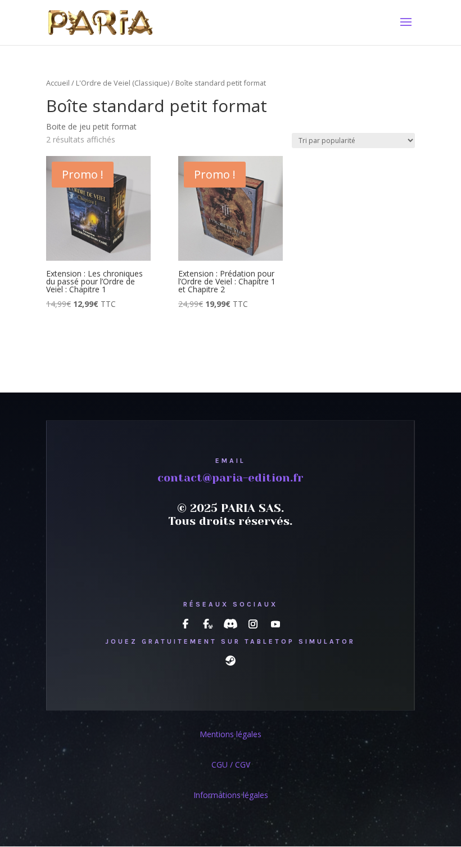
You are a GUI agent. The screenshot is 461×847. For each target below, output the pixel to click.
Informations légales (230, 795)
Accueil (58, 83)
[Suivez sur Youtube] (275, 624)
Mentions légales (230, 734)
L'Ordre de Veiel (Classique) (122, 83)
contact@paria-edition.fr (230, 477)
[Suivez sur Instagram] (253, 624)
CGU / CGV (230, 764)
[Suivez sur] (186, 624)
